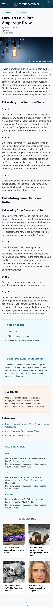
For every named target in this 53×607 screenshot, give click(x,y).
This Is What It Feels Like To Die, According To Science (12, 588)
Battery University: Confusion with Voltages (23, 431)
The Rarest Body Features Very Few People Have (37, 588)
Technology (7, 12)
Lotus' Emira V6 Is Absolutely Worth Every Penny (13, 550)
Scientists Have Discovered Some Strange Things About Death (38, 551)
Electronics (21, 12)
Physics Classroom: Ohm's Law (18, 436)
